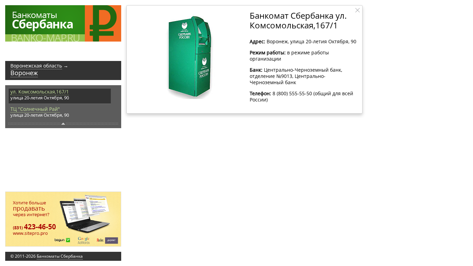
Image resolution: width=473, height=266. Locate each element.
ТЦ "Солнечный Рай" (35, 109)
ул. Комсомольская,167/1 (39, 91)
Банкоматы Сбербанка (60, 256)
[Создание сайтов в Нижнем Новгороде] (63, 219)
